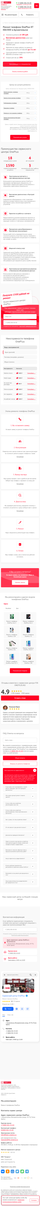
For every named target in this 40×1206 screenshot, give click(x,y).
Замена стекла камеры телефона (12, 98)
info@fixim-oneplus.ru (9, 1135)
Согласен (34, 1200)
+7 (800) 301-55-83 (24, 3)
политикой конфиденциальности (27, 326)
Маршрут (9, 1008)
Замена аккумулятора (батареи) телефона (12, 118)
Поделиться (3, 1171)
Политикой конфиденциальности (20, 935)
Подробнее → (31, 373)
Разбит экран (7, 378)
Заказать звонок (20, 582)
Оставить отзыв (19, 698)
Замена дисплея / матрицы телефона (11, 92)
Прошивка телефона (9, 108)
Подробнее (20, 457)
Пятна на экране (8, 389)
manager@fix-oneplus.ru (9, 1140)
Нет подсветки (8, 394)
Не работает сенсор (9, 399)
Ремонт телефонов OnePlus (10, 1105)
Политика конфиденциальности (20, 1187)
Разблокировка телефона (10, 103)
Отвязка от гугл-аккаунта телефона (13, 113)
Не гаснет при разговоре (8, 383)
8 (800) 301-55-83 (7, 1130)
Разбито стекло (8, 373)
